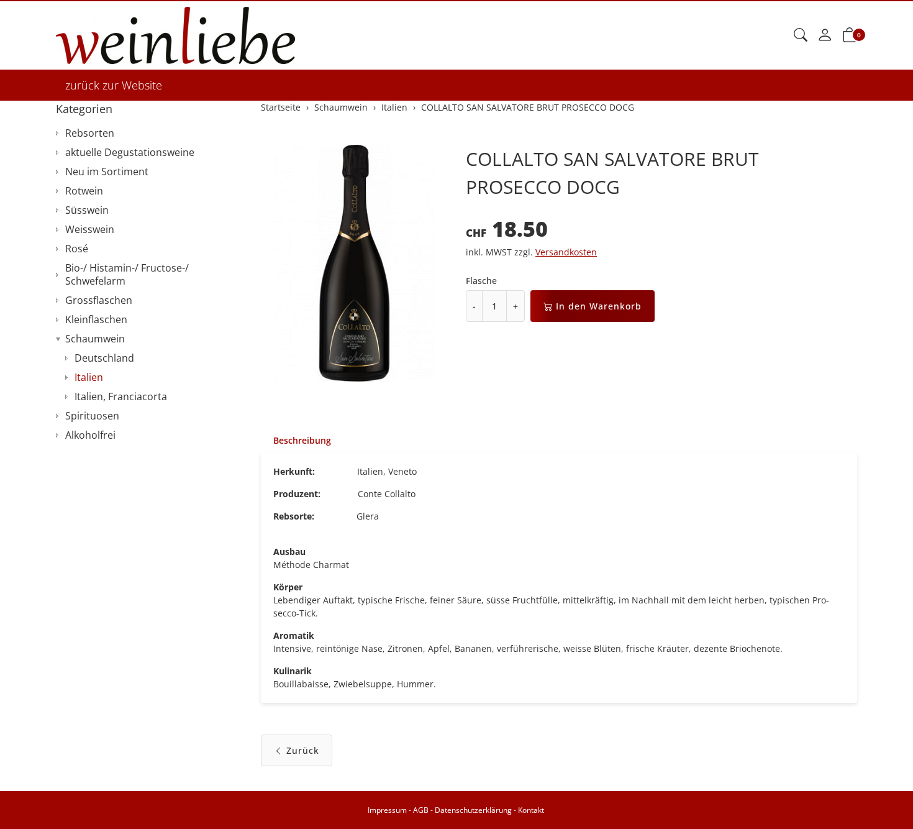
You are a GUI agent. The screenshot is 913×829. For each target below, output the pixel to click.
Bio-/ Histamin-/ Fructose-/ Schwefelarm (127, 274)
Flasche (481, 280)
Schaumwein (95, 339)
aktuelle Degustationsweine (129, 152)
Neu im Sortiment (106, 171)
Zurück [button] (302, 750)
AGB (421, 810)
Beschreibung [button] (302, 440)
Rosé (76, 248)
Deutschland (104, 358)
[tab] (296, 440)
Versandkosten (566, 252)
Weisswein (89, 229)
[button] (800, 35)
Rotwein (84, 191)
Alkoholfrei (90, 435)
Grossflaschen (98, 300)
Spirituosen (92, 416)
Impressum (387, 810)
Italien (89, 377)
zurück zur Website (113, 85)
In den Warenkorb (599, 306)
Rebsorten (89, 133)
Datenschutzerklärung (473, 810)
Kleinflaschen (96, 319)
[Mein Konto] (825, 35)
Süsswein (87, 210)
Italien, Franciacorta (121, 396)
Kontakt (531, 810)
